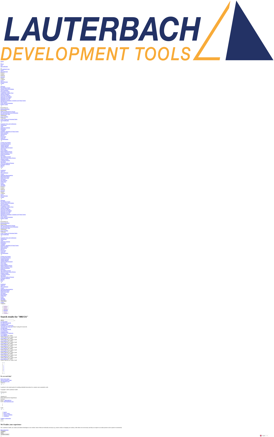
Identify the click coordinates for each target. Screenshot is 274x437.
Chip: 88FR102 (4, 358)
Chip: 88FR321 (4, 353)
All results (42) (4, 326)
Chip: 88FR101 (4, 356)
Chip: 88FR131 (4, 343)
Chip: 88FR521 (4, 341)
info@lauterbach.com (8, 401)
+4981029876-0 (7, 400)
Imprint (5, 412)
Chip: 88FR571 (4, 338)
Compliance (6, 416)
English (263, 435)
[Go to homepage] (137, 60)
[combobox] (263, 435)
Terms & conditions (7, 414)
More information (4, 430)
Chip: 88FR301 (4, 348)
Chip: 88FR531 (4, 335)
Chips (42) (10, 326)
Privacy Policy (6, 413)
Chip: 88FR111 (4, 351)
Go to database (4, 330)
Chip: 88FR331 (4, 346)
